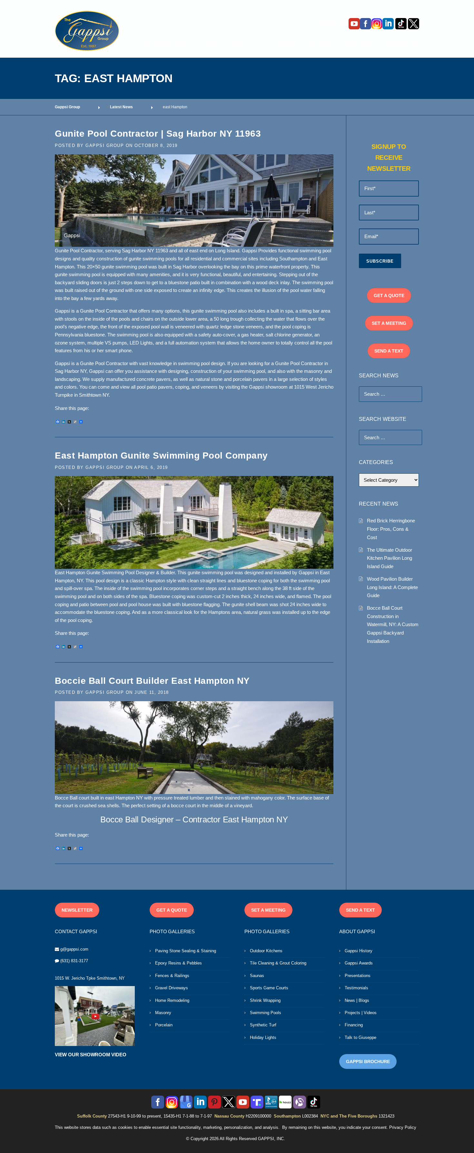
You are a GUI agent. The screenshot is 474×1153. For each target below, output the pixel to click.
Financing (354, 1024)
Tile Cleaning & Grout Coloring (278, 963)
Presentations (357, 975)
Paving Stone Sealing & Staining (185, 950)
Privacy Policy (402, 1127)
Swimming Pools (265, 1012)
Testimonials (356, 987)
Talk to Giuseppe (360, 1037)
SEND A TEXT (388, 351)
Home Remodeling (172, 1000)
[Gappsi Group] (87, 30)
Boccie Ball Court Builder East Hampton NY (152, 681)
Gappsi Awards (359, 963)
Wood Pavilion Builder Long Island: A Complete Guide (392, 587)
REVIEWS (283, 43)
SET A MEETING (389, 323)
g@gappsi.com (74, 949)
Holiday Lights (263, 1037)
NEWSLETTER (77, 910)
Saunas (257, 975)
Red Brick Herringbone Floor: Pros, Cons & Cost (391, 529)
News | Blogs (357, 1000)
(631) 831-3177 (74, 960)
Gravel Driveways (171, 987)
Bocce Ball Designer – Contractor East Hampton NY (194, 819)
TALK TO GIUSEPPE (166, 43)
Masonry (163, 1012)
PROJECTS (245, 43)
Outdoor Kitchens (266, 950)
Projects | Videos (361, 1012)
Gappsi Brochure (368, 1061)
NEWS (211, 43)
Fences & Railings (172, 975)
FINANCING (359, 43)
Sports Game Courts (269, 987)
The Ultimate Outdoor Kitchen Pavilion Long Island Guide (389, 558)
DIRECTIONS (402, 43)
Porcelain (164, 1024)
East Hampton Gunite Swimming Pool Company (161, 455)
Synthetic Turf (263, 1024)
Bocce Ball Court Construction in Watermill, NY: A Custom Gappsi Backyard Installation (393, 624)
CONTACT (320, 43)
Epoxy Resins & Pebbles (178, 963)
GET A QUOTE (389, 295)
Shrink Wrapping (265, 1000)
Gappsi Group (104, 145)
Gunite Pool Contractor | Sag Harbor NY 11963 (158, 134)
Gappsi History (358, 950)
